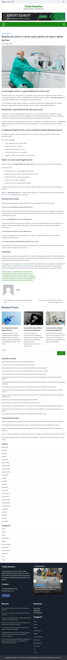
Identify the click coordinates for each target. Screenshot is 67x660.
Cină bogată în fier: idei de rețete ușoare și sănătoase (18, 276)
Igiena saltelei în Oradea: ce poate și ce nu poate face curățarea (18, 361)
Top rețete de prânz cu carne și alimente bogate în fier (19, 278)
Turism (3, 559)
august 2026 (5, 447)
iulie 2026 (4, 450)
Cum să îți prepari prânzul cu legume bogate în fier (17, 280)
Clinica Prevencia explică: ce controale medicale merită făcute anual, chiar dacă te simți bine (25, 371)
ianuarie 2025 (5, 496)
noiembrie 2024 (6, 503)
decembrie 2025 (6, 465)
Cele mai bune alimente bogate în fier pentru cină (17, 274)
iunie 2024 (4, 515)
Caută (3, 350)
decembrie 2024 (6, 499)
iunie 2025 (4, 481)
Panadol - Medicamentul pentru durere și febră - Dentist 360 (17, 421)
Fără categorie (5, 538)
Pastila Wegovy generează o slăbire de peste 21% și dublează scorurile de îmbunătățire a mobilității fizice (28, 387)
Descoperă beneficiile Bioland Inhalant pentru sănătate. (49, 421)
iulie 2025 (4, 478)
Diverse (4, 535)
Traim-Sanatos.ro (7, 571)
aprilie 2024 (5, 521)
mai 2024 (4, 518)
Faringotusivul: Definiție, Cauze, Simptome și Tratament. (50, 434)
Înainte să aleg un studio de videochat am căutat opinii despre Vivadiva (20, 399)
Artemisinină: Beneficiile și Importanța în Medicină (33, 329)
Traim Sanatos (33, 6)
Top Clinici (37, 608)
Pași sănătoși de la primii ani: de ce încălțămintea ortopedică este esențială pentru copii (24, 414)
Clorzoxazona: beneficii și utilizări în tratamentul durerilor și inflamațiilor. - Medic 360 (23, 437)
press (38, 592)
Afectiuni (4, 532)
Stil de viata (5, 553)
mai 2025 (4, 484)
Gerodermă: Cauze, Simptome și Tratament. (49, 425)
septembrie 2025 (6, 472)
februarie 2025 (5, 493)
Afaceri (3, 528)
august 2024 (5, 509)
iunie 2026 (4, 453)
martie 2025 (5, 490)
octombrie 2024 (6, 506)
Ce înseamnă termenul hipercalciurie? (10, 329)
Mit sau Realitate (6, 544)
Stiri (3, 556)
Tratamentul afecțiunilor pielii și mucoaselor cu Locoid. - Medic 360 (19, 425)
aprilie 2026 (5, 459)
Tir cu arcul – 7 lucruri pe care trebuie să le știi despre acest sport (18, 364)
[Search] (64, 24)
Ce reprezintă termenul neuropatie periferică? (54, 329)
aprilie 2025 (5, 487)
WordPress (58, 658)
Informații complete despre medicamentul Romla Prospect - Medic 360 (20, 428)
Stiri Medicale (38, 612)
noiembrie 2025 (6, 469)
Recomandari (6, 33)
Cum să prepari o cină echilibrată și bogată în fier (17, 271)
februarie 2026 (5, 462)
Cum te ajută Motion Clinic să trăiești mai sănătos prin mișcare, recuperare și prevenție (24, 374)
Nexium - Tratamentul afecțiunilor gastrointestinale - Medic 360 (18, 434)
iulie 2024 (4, 512)
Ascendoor (42, 658)
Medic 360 (37, 610)
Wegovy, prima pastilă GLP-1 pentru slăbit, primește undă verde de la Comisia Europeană (24, 368)
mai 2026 (4, 456)
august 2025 (5, 475)
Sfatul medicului (6, 550)
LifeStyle (4, 541)
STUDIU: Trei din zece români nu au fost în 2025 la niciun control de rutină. (21, 402)
